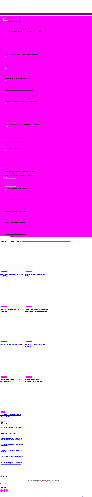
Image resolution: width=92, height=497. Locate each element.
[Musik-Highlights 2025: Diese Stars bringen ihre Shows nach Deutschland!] (10, 169)
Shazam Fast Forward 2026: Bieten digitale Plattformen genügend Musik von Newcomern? (23, 113)
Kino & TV (29, 341)
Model (7, 21)
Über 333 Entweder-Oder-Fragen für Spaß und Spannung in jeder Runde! (20, 160)
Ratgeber (5, 177)
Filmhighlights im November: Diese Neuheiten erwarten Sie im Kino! (19, 137)
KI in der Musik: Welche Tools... (11, 344)
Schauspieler (18, 21)
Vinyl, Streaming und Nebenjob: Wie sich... (11, 310)
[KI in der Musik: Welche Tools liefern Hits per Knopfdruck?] (12, 328)
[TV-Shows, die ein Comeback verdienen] (37, 328)
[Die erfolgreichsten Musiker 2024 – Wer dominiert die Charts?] (10, 40)
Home (4, 18)
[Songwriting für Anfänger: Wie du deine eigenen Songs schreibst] (10, 186)
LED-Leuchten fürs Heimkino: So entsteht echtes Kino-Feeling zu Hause (19, 90)
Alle (5, 21)
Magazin (5, 68)
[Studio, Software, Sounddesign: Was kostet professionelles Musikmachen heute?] (37, 293)
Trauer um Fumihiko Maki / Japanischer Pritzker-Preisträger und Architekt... (11, 463)
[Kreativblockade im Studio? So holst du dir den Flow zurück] (12, 258)
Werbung (89, 496)
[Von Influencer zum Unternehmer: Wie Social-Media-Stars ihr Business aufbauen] (10, 52)
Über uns (85, 496)
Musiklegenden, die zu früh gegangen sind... (10, 380)
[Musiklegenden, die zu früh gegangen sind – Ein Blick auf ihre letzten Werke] (12, 363)
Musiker (10, 21)
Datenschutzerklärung (79, 496)
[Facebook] (1, 490)
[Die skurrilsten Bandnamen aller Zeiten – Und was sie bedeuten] (12, 399)
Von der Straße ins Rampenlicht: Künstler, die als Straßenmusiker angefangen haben (23, 31)
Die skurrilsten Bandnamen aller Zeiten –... (10, 416)
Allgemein (5, 126)
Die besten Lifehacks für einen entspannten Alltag (15, 211)
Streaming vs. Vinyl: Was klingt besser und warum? (15, 222)
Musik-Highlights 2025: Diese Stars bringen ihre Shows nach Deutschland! (20, 171)
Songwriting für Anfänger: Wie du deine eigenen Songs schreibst (18, 188)
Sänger (13, 21)
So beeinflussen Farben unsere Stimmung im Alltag (15, 234)
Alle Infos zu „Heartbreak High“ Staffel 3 (13, 148)
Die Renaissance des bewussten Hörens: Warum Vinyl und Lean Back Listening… (21, 101)
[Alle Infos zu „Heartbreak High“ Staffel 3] (10, 146)
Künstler (5, 20)
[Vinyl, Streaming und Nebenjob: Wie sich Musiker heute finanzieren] (12, 293)
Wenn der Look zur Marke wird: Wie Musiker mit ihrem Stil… (17, 78)
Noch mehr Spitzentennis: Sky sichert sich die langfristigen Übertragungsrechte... (12, 439)
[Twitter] (7, 490)
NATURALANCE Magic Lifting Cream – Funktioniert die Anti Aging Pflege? (19, 175)
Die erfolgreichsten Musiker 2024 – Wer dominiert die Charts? (18, 43)
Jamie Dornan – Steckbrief (8, 433)
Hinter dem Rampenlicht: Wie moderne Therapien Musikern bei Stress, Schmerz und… (22, 124)
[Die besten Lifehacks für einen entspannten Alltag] (10, 209)
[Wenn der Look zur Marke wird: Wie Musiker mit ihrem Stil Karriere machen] (10, 76)
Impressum (73, 496)
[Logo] (0, 16)
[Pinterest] (4, 490)
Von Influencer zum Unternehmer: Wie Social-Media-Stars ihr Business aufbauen (21, 54)
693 (3, 421)
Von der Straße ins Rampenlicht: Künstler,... (34, 380)
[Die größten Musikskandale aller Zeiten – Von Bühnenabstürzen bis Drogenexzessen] (10, 63)
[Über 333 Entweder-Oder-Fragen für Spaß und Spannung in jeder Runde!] (10, 157)
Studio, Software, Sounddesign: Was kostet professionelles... (37, 310)
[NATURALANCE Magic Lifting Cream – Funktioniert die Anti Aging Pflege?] (12, 173)
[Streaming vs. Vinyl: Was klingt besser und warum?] (10, 220)
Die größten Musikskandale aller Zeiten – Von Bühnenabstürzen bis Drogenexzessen (23, 65)
